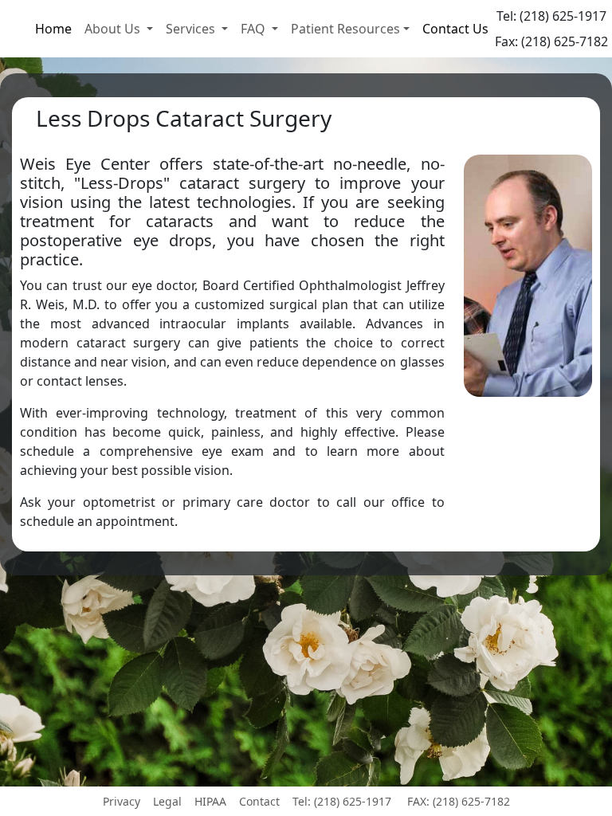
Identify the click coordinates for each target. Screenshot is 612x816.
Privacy (121, 801)
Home (53, 28)
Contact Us (455, 28)
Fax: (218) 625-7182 (551, 41)
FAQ (255, 28)
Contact (259, 801)
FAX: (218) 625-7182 (458, 801)
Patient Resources (345, 28)
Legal (167, 801)
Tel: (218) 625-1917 (551, 16)
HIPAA (210, 801)
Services (192, 28)
